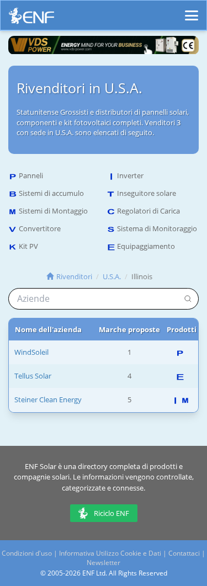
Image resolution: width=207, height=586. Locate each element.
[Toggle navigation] (191, 10)
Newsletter (103, 562)
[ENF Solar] (31, 18)
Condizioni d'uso (27, 553)
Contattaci (184, 553)
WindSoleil (31, 352)
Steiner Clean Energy (48, 399)
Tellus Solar (32, 376)
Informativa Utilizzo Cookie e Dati (110, 553)
